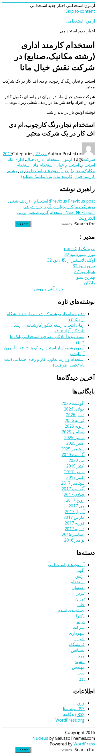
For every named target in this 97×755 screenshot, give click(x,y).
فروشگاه (77, 644)
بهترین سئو (86, 277)
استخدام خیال (67, 165)
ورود (81, 703)
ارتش (80, 576)
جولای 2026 (74, 409)
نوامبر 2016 (74, 540)
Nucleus (40, 738)
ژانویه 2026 (75, 426)
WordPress (83, 744)
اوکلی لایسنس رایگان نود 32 (71, 260)
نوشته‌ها (74, 708)
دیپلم (80, 621)
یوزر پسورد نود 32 (79, 254)
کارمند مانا (63, 176)
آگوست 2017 (73, 489)
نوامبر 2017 (74, 471)
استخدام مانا (43, 165)
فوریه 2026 (75, 420)
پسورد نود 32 (84, 266)
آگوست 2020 (73, 454)
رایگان (89, 283)
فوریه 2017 (75, 523)
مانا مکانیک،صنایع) (36, 176)
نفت (81, 673)
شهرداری (77, 633)
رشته (12, 171)
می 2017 (77, 506)
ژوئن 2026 (75, 415)
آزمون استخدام (59, 159)
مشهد (80, 661)
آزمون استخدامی (80, 21)
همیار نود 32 (84, 271)
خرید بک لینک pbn (79, 248)
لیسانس (78, 650)
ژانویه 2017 (75, 528)
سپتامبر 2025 (73, 449)
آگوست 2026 (73, 403)
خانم (81, 604)
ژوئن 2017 (75, 500)
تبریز (81, 593)
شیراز (79, 639)
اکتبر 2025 (75, 443)
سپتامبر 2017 (73, 483)
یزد (82, 678)
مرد (81, 656)
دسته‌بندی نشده (71, 610)
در (21, 171)
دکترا (80, 616)
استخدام (88, 165)
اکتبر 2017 (75, 477)
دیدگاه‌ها (74, 714)
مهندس (78, 667)
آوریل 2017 (75, 511)
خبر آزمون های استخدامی (47, 171)
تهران (80, 599)
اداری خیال (35, 159)
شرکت (89, 159)
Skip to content (80, 11)
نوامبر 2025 (74, 437)
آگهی (80, 570)
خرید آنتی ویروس (48, 289)
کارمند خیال (84, 176)
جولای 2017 (74, 494)
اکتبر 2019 (75, 466)
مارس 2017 (74, 517)
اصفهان (78, 587)
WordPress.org (70, 720)
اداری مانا (16, 159)
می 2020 (77, 460)
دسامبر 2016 (73, 534)
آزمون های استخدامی (66, 564)
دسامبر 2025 (73, 432)
